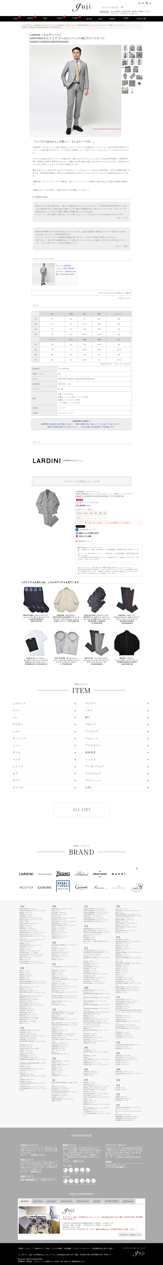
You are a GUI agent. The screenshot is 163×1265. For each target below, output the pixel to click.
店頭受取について (84, 541)
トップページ (27, 25)
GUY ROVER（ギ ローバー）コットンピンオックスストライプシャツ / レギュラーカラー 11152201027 (66, 661)
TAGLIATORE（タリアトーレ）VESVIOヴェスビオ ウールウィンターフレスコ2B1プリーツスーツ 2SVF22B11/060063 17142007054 (97, 619)
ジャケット (115, 13)
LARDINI (117, 11)
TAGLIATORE (126, 11)
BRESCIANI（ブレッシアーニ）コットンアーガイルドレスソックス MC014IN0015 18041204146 (36, 618)
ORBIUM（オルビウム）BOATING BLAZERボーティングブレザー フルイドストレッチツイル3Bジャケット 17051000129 (66, 618)
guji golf (89, 19)
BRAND (30, 18)
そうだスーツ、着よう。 (129, 13)
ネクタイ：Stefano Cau (66, 271)
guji (112, 11)
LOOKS (60, 18)
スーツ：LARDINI (63, 265)
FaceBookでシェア (87, 530)
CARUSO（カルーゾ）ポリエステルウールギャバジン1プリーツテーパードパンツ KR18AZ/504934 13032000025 (127, 619)
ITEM (45, 18)
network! (112, 19)
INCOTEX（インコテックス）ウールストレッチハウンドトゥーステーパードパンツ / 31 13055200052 (97, 661)
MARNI (140, 11)
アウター (147, 11)
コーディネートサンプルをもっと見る (114, 292)
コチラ (129, 364)
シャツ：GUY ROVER (65, 268)
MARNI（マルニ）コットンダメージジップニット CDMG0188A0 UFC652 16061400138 (127, 661)
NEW (16, 19)
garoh (100, 19)
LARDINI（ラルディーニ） (44, 25)
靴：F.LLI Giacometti (65, 274)
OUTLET (140, 19)
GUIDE (126, 18)
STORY (75, 18)
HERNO (134, 11)
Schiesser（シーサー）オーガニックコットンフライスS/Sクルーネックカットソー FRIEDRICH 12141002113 (36, 661)
